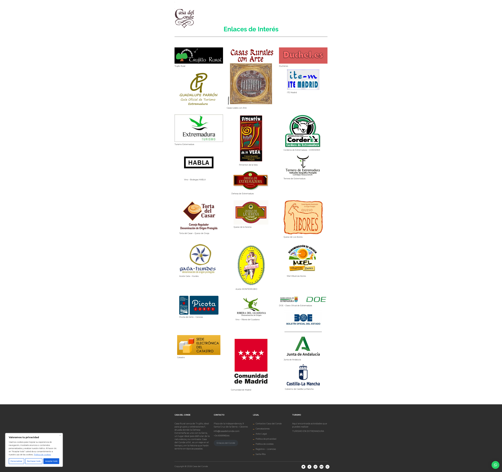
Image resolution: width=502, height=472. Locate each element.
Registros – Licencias (266, 449)
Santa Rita (261, 454)
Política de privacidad (266, 439)
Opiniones (330, 19)
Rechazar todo (34, 461)
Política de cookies (42, 454)
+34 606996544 (221, 435)
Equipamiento (307, 19)
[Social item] (304, 3)
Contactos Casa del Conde (269, 423)
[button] (495, 465)
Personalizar (16, 461)
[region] (34, 450)
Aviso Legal (261, 434)
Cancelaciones (263, 428)
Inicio (208, 19)
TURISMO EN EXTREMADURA (308, 431)
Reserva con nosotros (276, 19)
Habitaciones (246, 19)
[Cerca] (60, 435)
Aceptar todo (51, 461)
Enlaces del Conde (226, 443)
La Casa (225, 19)
